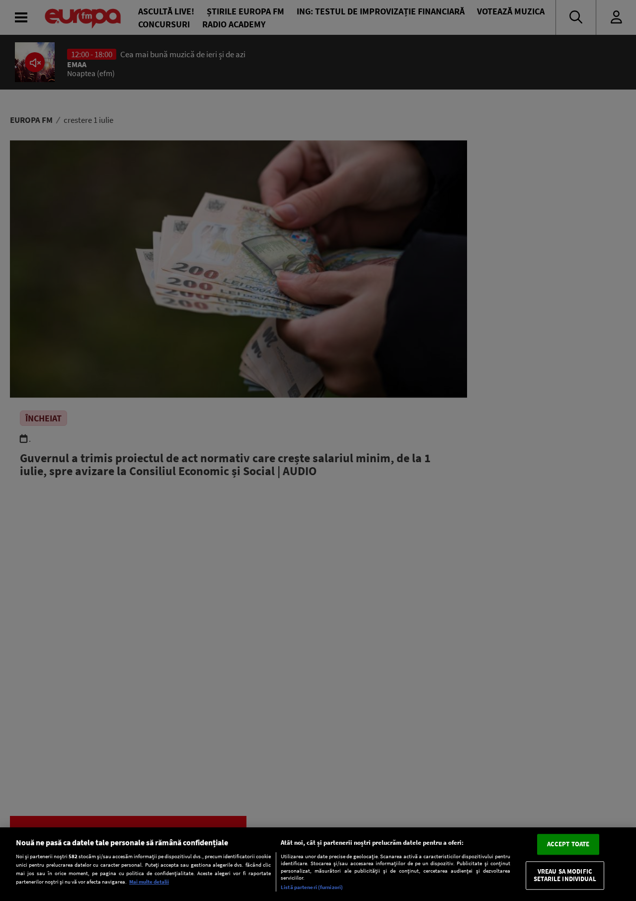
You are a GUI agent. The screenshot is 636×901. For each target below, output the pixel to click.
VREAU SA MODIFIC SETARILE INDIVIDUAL (565, 875)
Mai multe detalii (149, 881)
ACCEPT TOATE (568, 844)
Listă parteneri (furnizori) (312, 887)
